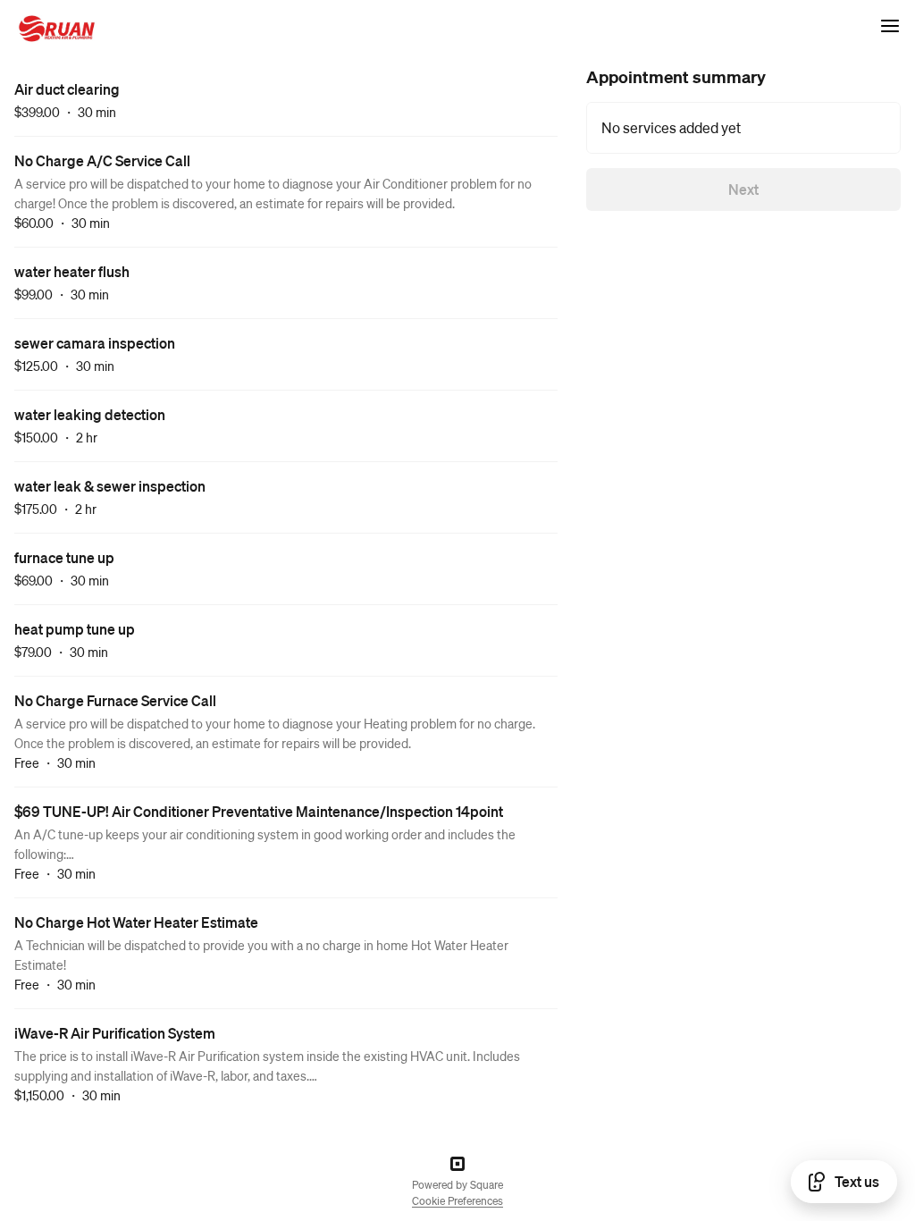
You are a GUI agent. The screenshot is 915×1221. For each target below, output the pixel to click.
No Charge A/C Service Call (102, 160)
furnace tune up (64, 557)
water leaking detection (89, 414)
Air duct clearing (67, 89)
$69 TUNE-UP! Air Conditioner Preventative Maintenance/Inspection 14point (258, 811)
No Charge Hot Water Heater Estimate (136, 922)
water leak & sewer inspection (110, 485)
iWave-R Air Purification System (114, 1032)
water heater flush (72, 271)
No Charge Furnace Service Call (115, 700)
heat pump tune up (74, 628)
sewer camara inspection (94, 342)
